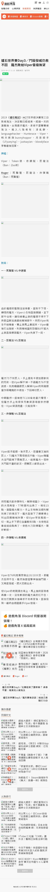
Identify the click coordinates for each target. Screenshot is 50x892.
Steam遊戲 (37, 16)
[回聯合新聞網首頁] (2, 4)
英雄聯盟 (14, 16)
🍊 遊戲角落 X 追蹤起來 (20, 625)
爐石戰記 (7, 676)
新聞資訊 (27, 8)
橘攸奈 (25, 16)
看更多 (25, 789)
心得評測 (16, 8)
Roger (17, 676)
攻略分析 (5, 8)
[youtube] (40, 2)
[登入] (43, 2)
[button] (47, 2)
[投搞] (36, 2)
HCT (26, 676)
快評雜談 (37, 8)
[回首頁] (8, 4)
